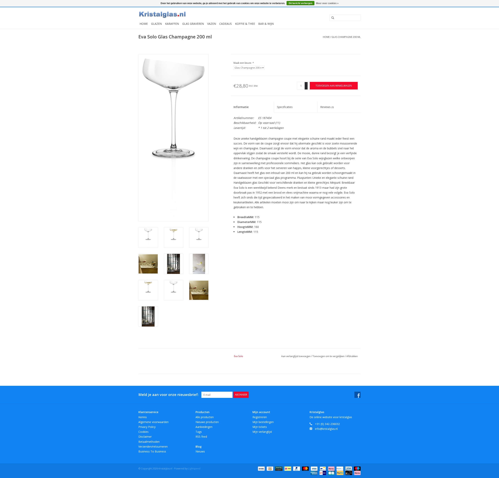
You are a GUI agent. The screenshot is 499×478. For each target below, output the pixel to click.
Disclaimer (145, 436)
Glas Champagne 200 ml (346, 37)
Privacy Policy (147, 427)
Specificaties (285, 107)
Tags (199, 432)
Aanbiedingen (204, 427)
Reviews (327, 107)
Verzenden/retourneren (153, 446)
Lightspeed (194, 468)
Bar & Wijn (266, 24)
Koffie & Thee (245, 24)
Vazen (211, 24)
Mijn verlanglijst (262, 432)
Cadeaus (225, 24)
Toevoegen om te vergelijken (328, 356)
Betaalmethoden (149, 441)
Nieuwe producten (207, 422)
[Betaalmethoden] (261, 468)
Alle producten (205, 417)
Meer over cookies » (327, 3)
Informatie (241, 107)
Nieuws (200, 451)
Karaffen (172, 24)
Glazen (156, 24)
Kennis (142, 417)
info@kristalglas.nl (326, 429)
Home (144, 24)
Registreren (259, 417)
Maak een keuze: (244, 63)
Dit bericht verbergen (300, 3)
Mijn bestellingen (263, 422)
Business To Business (152, 451)
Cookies (143, 432)
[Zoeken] (331, 18)
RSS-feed (201, 436)
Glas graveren (193, 24)
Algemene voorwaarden (153, 422)
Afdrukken (352, 356)
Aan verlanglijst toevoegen (296, 356)
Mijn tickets (259, 427)
